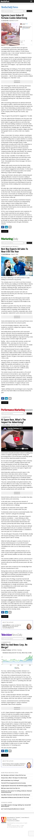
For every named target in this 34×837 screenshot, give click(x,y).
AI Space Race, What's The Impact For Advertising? (14, 777)
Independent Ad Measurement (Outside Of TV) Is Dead (15, 797)
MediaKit (18, 817)
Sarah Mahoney (6, 254)
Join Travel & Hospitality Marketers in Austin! (13, 809)
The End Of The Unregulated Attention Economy (13, 783)
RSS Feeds (9, 819)
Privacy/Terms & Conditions (13, 820)
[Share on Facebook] (2, 227)
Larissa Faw (5, 20)
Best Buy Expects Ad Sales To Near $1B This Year (13, 775)
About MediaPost (11, 817)
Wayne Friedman (7, 650)
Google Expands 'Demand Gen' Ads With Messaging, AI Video (16, 785)
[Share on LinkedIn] (6, 227)
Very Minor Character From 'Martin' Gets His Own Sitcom (15, 795)
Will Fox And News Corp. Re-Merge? (10, 780)
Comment (4, 231)
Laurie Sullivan (6, 425)
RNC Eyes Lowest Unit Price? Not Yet (10, 788)
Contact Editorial (24, 817)
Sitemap (14, 819)
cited (9, 600)
